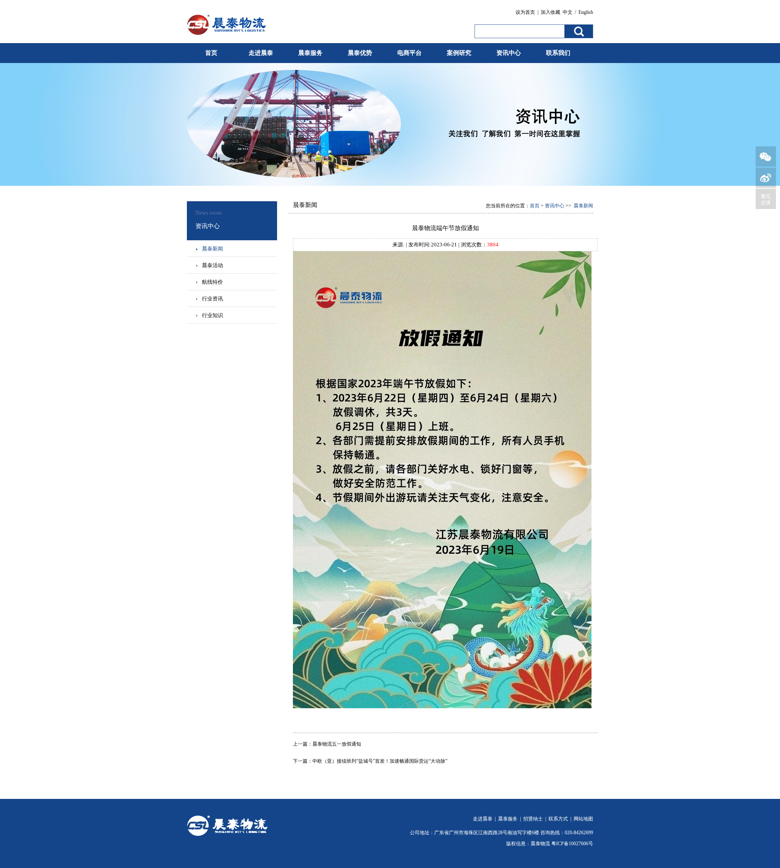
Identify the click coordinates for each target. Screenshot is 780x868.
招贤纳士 (533, 819)
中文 (567, 12)
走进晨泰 (261, 53)
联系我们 (558, 53)
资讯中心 (508, 53)
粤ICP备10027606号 (572, 843)
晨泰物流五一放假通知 (336, 744)
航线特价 (212, 282)
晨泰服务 (310, 53)
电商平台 (409, 53)
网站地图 (583, 819)
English (585, 12)
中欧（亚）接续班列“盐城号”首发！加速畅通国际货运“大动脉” (379, 761)
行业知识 (212, 315)
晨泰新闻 (212, 249)
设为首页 (525, 12)
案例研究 (459, 53)
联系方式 (558, 819)
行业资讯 (212, 299)
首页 (211, 53)
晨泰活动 (212, 265)
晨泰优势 (360, 53)
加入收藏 (550, 12)
